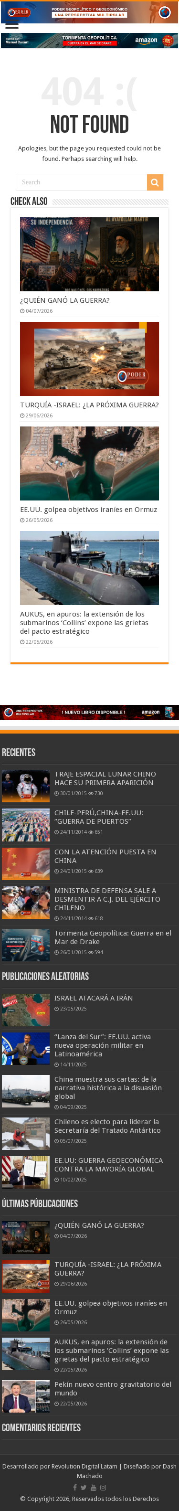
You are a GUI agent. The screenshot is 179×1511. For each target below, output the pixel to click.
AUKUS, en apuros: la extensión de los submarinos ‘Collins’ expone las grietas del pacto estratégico (84, 623)
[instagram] (103, 1487)
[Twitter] (84, 1487)
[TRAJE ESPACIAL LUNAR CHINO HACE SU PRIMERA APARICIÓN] (26, 786)
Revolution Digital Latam (84, 1466)
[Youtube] (93, 1487)
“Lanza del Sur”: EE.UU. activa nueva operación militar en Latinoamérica (102, 1045)
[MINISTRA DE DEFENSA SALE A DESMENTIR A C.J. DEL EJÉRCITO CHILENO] (26, 902)
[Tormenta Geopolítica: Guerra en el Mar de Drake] (26, 945)
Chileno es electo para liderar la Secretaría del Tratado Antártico (107, 1126)
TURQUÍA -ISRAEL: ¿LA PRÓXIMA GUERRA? (89, 405)
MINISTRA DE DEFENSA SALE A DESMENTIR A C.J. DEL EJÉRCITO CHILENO (107, 899)
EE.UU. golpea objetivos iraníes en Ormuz (88, 509)
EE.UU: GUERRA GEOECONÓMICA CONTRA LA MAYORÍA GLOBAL (108, 1164)
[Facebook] (75, 1487)
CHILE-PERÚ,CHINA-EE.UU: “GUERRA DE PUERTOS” (98, 817)
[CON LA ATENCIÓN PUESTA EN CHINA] (26, 864)
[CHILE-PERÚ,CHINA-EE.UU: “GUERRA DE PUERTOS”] (26, 825)
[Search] (155, 182)
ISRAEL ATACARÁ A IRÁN (93, 998)
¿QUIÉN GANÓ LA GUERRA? (65, 300)
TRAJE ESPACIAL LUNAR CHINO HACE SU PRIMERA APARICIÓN (105, 778)
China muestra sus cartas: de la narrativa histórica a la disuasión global (108, 1088)
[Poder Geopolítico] (89, 12)
